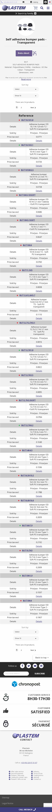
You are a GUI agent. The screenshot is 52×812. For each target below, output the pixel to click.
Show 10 (26, 95)
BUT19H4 (27, 600)
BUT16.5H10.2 (27, 475)
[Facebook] (22, 666)
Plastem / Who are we (18, 779)
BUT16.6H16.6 (27, 500)
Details (39, 140)
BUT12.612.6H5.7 (27, 295)
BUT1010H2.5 (27, 170)
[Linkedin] (41, 666)
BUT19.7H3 (27, 550)
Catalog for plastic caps (19, 777)
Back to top (42, 657)
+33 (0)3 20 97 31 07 (10, 2)
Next (34, 107)
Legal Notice (7, 803)
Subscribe (40, 673)
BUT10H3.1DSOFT (27, 195)
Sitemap (5, 797)
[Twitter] (28, 666)
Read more (26, 79)
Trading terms (38, 775)
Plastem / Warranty (17, 775)
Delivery (36, 772)
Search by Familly (25, 13)
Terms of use (37, 773)
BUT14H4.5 (27, 450)
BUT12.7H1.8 (27, 350)
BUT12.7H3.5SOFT (27, 400)
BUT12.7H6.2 (27, 425)
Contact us (37, 779)
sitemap (36, 777)
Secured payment (17, 773)
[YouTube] (35, 666)
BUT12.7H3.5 (27, 375)
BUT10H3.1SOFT (27, 220)
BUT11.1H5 (27, 270)
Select (26, 89)
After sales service (17, 772)
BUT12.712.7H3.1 (27, 322)
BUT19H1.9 (27, 575)
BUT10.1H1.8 (27, 120)
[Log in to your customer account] (45, 2)
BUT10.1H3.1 (27, 145)
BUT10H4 (27, 245)
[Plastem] (17, 8)
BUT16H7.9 (27, 525)
